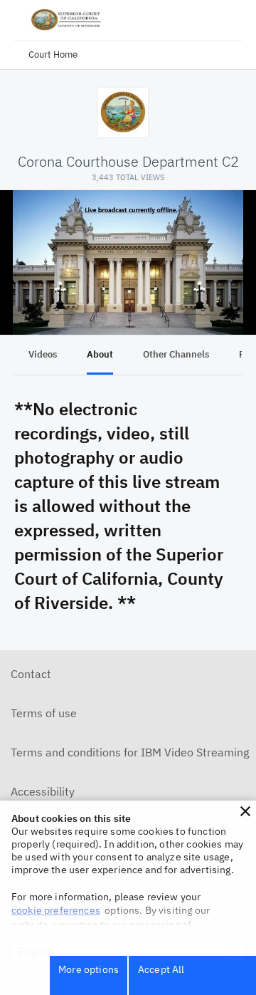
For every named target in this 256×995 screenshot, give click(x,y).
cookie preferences (55, 910)
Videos (42, 354)
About (100, 354)
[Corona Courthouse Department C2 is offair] (128, 262)
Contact (31, 674)
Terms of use (44, 713)
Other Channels (176, 354)
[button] (245, 811)
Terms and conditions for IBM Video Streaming (130, 752)
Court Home (53, 54)
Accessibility (43, 791)
